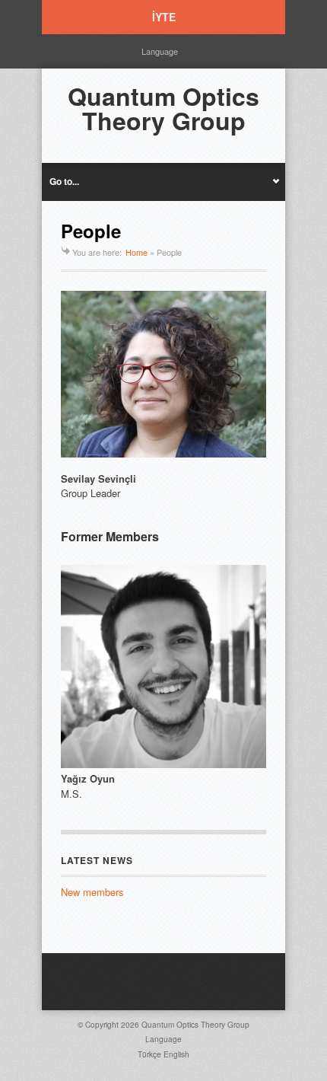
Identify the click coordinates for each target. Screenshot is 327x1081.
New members (92, 892)
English (176, 1054)
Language (159, 51)
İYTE (164, 16)
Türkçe (149, 1054)
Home (136, 252)
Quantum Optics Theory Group (163, 108)
